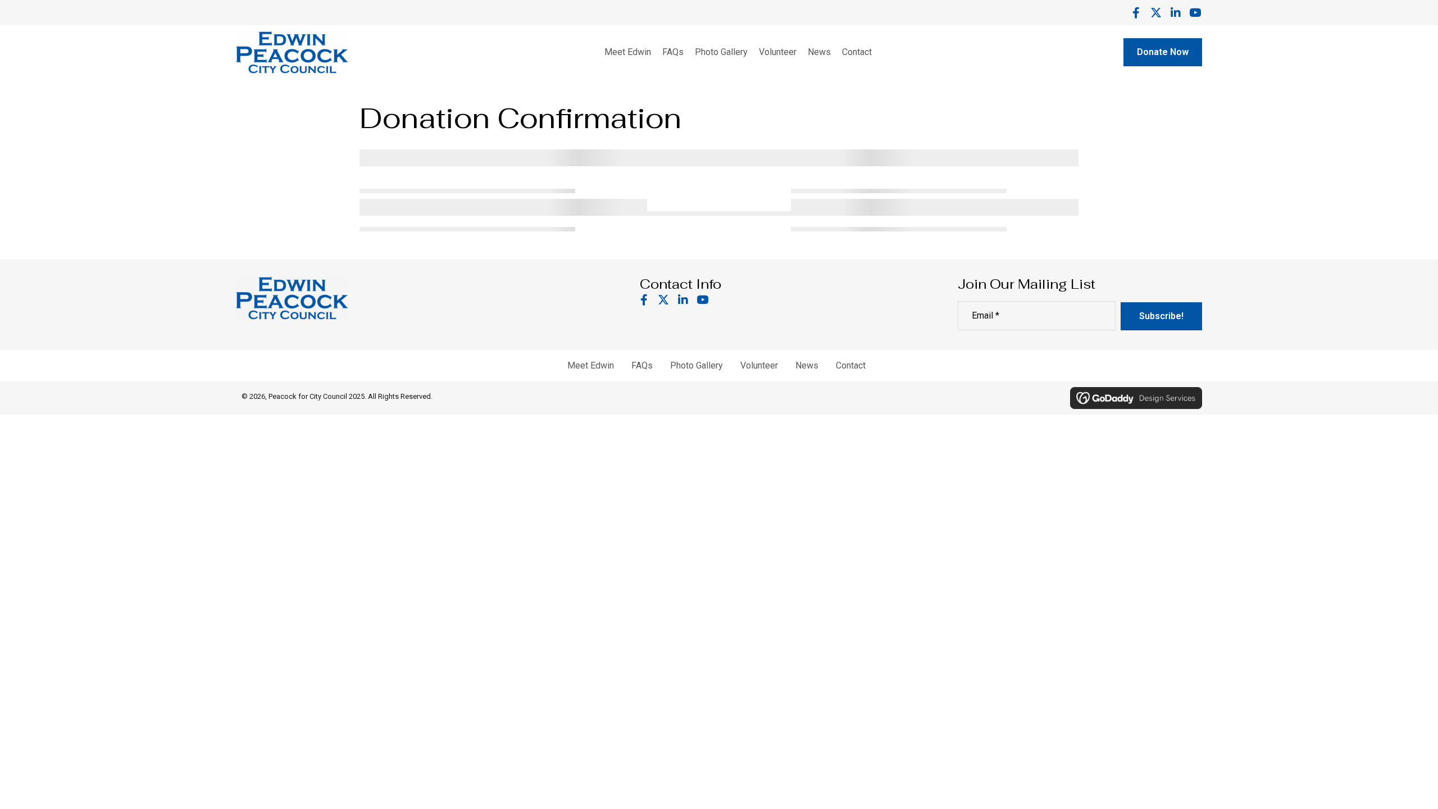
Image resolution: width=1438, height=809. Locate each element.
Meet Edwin (590, 365)
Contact (851, 365)
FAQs (642, 365)
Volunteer (759, 365)
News (806, 365)
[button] (1136, 13)
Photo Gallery (696, 365)
